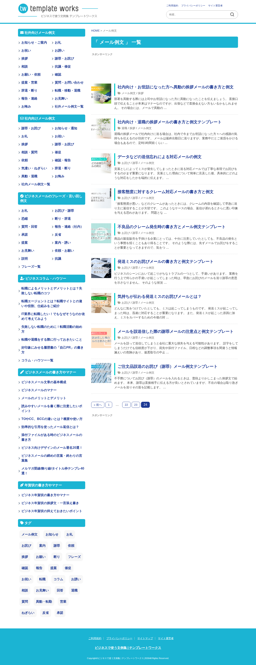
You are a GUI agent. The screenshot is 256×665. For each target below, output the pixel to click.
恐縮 (24, 218)
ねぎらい (28, 612)
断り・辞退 (63, 218)
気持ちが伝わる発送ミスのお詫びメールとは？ (160, 296)
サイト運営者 (215, 5)
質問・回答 (29, 226)
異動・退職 (29, 176)
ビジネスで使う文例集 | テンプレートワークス (128, 647)
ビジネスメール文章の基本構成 (43, 382)
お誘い (59, 50)
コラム (58, 579)
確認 (58, 74)
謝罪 (135, 163)
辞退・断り (29, 90)
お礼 (58, 42)
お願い (41, 556)
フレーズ (74, 556)
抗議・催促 (63, 66)
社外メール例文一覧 (69, 106)
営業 (63, 601)
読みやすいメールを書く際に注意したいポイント (51, 408)
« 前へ (98, 404)
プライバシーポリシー (193, 5)
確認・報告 (63, 160)
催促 (58, 152)
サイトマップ (145, 638)
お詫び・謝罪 (64, 210)
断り (57, 556)
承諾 (24, 234)
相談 (24, 66)
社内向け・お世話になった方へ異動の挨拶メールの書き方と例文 (176, 87)
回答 (60, 590)
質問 (25, 601)
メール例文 (129, 93)
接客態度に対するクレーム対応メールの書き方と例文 (166, 191)
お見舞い (61, 98)
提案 (24, 242)
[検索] (232, 15)
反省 (58, 234)
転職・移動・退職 (67, 90)
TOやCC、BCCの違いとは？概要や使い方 (52, 419)
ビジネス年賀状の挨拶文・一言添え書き (50, 503)
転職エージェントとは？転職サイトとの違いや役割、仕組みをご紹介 (51, 303)
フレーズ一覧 (31, 266)
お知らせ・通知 (66, 128)
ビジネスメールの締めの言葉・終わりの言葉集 (51, 458)
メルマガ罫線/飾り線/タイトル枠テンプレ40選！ (52, 471)
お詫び (126, 163)
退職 (124, 128)
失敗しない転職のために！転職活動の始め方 (51, 329)
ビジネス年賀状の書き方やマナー (45, 495)
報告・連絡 (29, 98)
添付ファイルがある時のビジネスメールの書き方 (51, 437)
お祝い (26, 50)
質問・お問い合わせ (69, 82)
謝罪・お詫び (64, 58)
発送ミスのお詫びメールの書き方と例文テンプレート (166, 261)
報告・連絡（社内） (69, 226)
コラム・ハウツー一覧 (37, 360)
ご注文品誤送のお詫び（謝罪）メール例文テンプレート (168, 366)
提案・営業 (29, 82)
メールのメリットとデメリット (43, 398)
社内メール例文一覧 (35, 184)
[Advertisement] (164, 67)
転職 (42, 579)
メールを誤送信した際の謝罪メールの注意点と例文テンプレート (176, 331)
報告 (39, 568)
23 (135, 404)
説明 (24, 258)
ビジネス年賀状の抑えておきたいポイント (51, 511)
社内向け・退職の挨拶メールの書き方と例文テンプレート (170, 122)
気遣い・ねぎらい (34, 168)
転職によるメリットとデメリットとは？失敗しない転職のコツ (51, 291)
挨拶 (141, 93)
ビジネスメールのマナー (39, 390)
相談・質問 (29, 152)
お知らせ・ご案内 (34, 42)
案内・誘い (63, 242)
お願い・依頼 (31, 74)
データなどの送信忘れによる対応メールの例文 (160, 157)
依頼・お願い (64, 250)
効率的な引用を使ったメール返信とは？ (50, 427)
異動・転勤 (44, 601)
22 (126, 404)
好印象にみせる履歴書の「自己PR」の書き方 (52, 350)
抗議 (58, 258)
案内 (42, 545)
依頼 (24, 160)
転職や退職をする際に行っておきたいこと (51, 339)
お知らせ (52, 534)
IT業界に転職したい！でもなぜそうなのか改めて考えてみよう (53, 316)
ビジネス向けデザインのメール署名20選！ (52, 447)
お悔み (26, 106)
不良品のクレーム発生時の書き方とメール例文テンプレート (172, 226)
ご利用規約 (172, 5)
